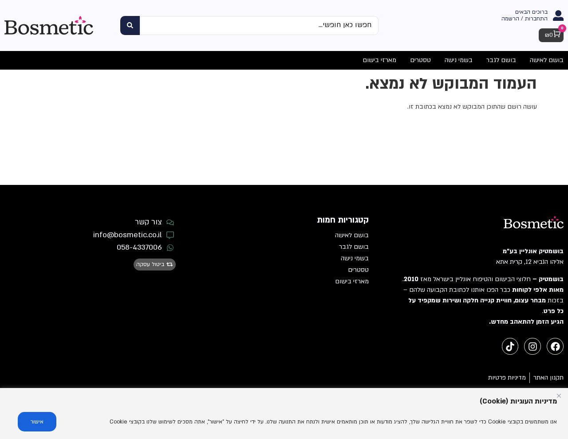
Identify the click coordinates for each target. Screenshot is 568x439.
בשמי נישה (355, 258)
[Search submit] (130, 25)
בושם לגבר (354, 247)
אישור (37, 421)
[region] (284, 413)
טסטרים (358, 270)
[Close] (558, 395)
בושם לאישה (352, 235)
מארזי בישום (352, 281)
